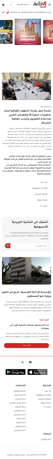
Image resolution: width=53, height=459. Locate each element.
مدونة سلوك (42, 200)
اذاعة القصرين (20, 431)
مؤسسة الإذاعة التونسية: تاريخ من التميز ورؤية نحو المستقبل (26, 294)
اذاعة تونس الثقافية (17, 403)
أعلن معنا (26, 346)
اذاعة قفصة (21, 423)
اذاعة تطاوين (20, 427)
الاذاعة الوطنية (20, 391)
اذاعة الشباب (20, 399)
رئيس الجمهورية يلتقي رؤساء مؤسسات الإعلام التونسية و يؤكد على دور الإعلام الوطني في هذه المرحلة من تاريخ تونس (27, 159)
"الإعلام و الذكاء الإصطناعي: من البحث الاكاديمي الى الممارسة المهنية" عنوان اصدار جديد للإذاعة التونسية (27, 166)
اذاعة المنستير (20, 415)
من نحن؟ (43, 183)
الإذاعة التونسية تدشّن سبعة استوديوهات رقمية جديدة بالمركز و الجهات (26, 172)
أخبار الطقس (45, 440)
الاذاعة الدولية (20, 395)
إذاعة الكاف (21, 419)
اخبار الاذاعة (45, 107)
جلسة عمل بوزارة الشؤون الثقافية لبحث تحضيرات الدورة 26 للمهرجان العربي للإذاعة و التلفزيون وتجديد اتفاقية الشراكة (27, 117)
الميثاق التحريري (41, 194)
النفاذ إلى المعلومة (39, 188)
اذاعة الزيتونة (20, 407)
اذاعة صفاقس (20, 411)
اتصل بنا (44, 206)
